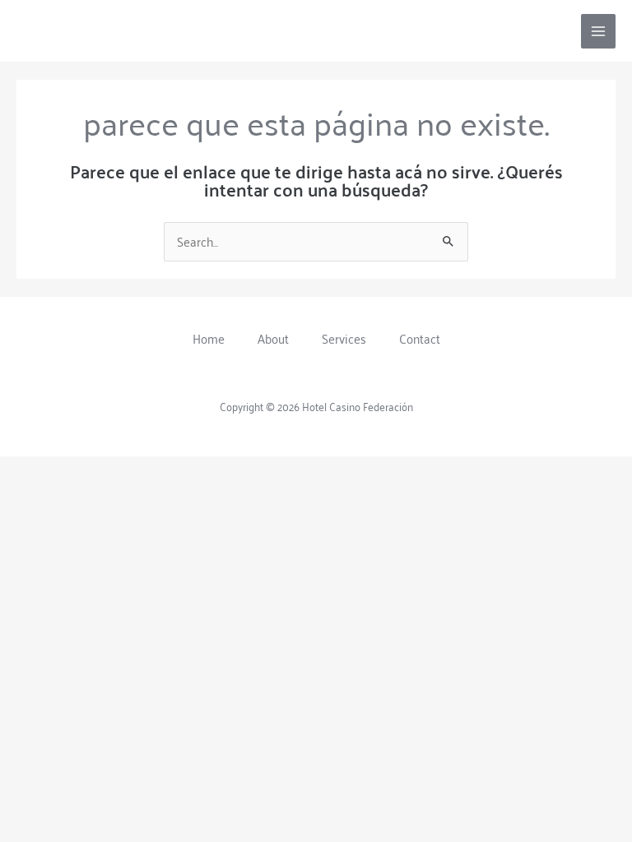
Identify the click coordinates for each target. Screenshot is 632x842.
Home (209, 337)
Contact (419, 337)
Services (344, 337)
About (273, 337)
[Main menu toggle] (598, 31)
